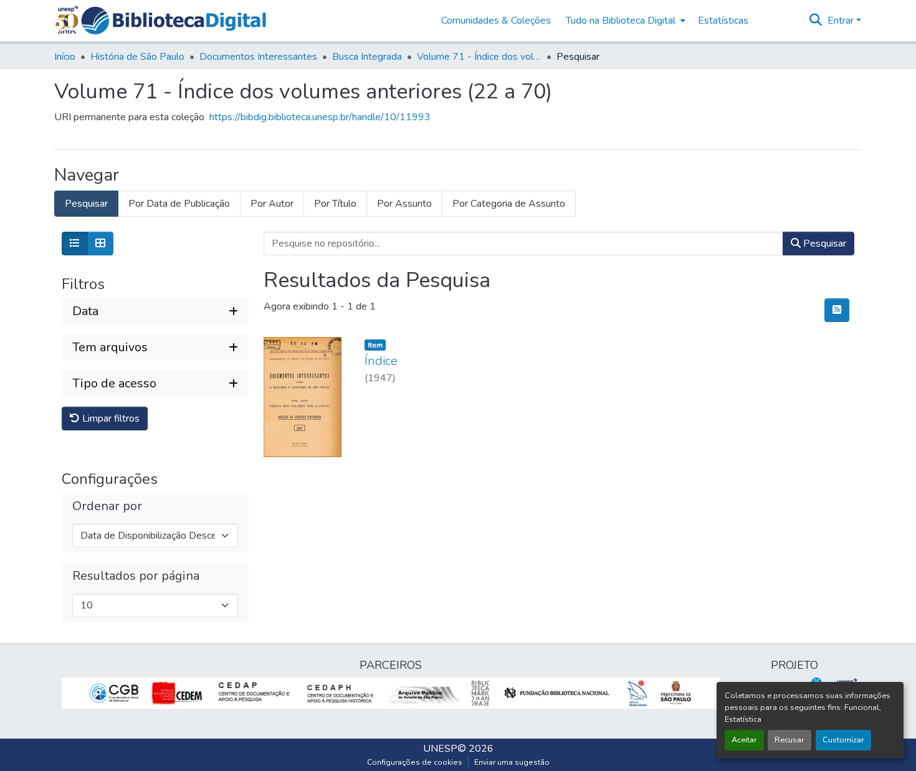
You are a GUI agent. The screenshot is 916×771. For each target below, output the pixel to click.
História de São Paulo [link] (137, 57)
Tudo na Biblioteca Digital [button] (620, 20)
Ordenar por (107, 506)
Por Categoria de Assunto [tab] (508, 203)
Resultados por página (135, 576)
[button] (173, 20)
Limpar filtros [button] (110, 418)
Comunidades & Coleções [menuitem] (496, 20)
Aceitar (744, 739)
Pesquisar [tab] (86, 203)
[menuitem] (624, 20)
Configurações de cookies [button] (414, 762)
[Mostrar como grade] (100, 243)
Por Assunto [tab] (404, 203)
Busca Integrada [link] (367, 57)
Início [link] (64, 57)
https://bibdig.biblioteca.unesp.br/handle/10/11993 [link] (320, 117)
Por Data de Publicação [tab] (179, 203)
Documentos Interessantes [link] (258, 57)
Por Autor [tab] (271, 203)
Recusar (789, 739)
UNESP (440, 748)
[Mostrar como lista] (75, 243)
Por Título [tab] (335, 203)
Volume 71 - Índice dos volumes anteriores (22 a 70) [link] (479, 57)
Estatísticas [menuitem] (723, 20)
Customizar (843, 739)
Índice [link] (381, 360)
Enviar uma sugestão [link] (512, 762)
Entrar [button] (842, 20)
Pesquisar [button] (823, 243)
